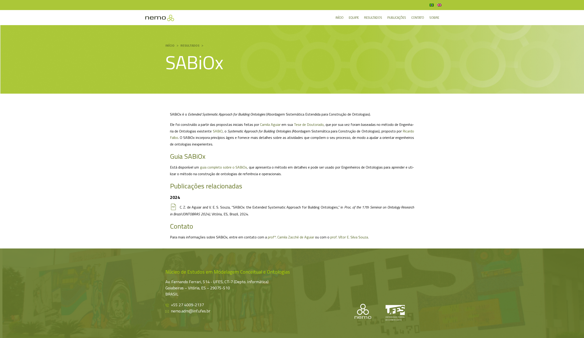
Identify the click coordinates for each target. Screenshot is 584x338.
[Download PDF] (173, 207)
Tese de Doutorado (309, 124)
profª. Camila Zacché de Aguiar (291, 237)
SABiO (218, 131)
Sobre (434, 17)
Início (340, 17)
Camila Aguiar (270, 124)
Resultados (373, 17)
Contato (417, 17)
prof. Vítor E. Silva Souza (349, 237)
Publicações (396, 17)
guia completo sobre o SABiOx (223, 167)
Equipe (354, 17)
